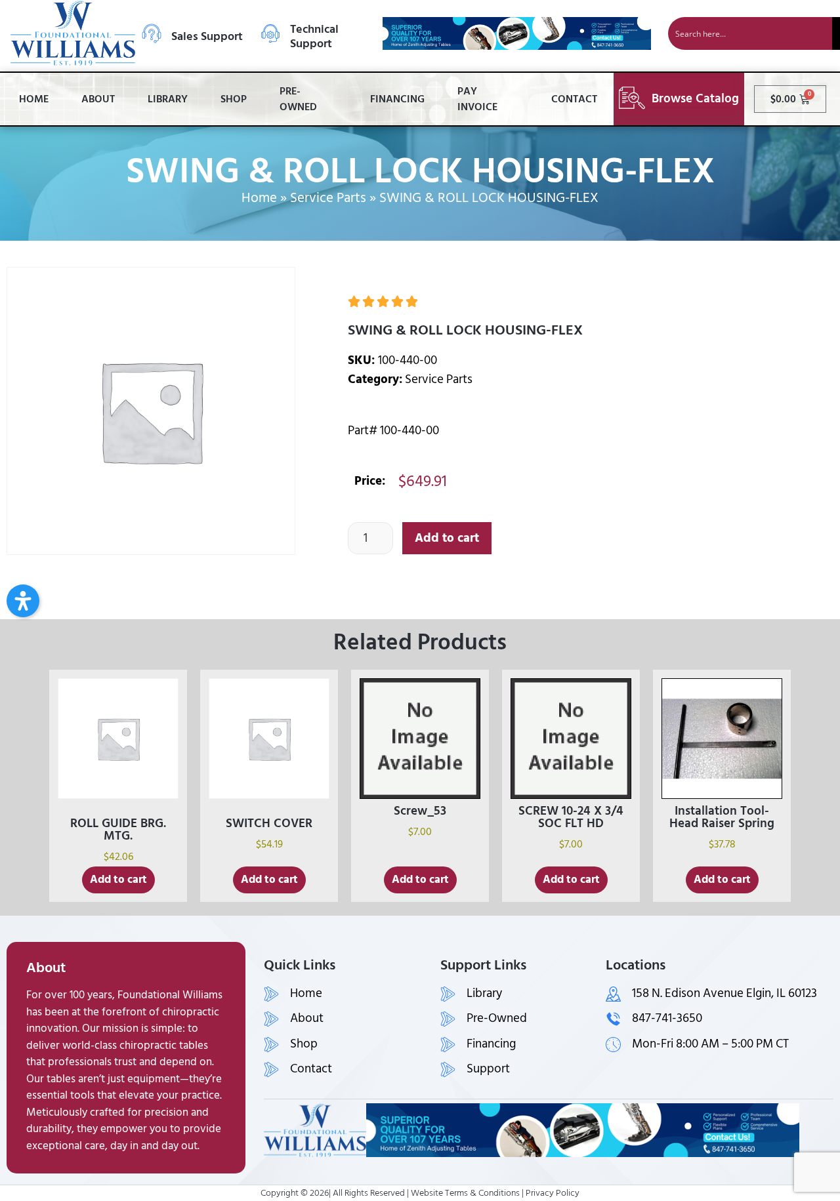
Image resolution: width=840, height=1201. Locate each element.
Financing (397, 99)
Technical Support (314, 36)
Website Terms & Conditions (465, 1192)
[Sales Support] (151, 33)
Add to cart (447, 538)
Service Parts (328, 198)
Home (34, 99)
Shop (233, 99)
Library (168, 99)
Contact (574, 99)
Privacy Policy (552, 1192)
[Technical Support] (270, 33)
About (98, 99)
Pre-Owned (298, 99)
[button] (23, 600)
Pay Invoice (477, 99)
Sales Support (207, 36)
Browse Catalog (695, 99)
